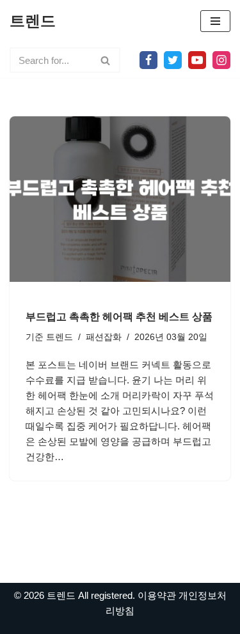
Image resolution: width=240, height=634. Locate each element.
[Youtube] (197, 60)
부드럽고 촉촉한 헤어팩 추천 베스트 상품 (119, 316)
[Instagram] (221, 60)
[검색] (106, 60)
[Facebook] (148, 60)
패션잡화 (104, 337)
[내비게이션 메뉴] (215, 21)
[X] (173, 60)
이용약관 (157, 595)
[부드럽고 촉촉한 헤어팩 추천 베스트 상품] (120, 199)
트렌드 (59, 337)
